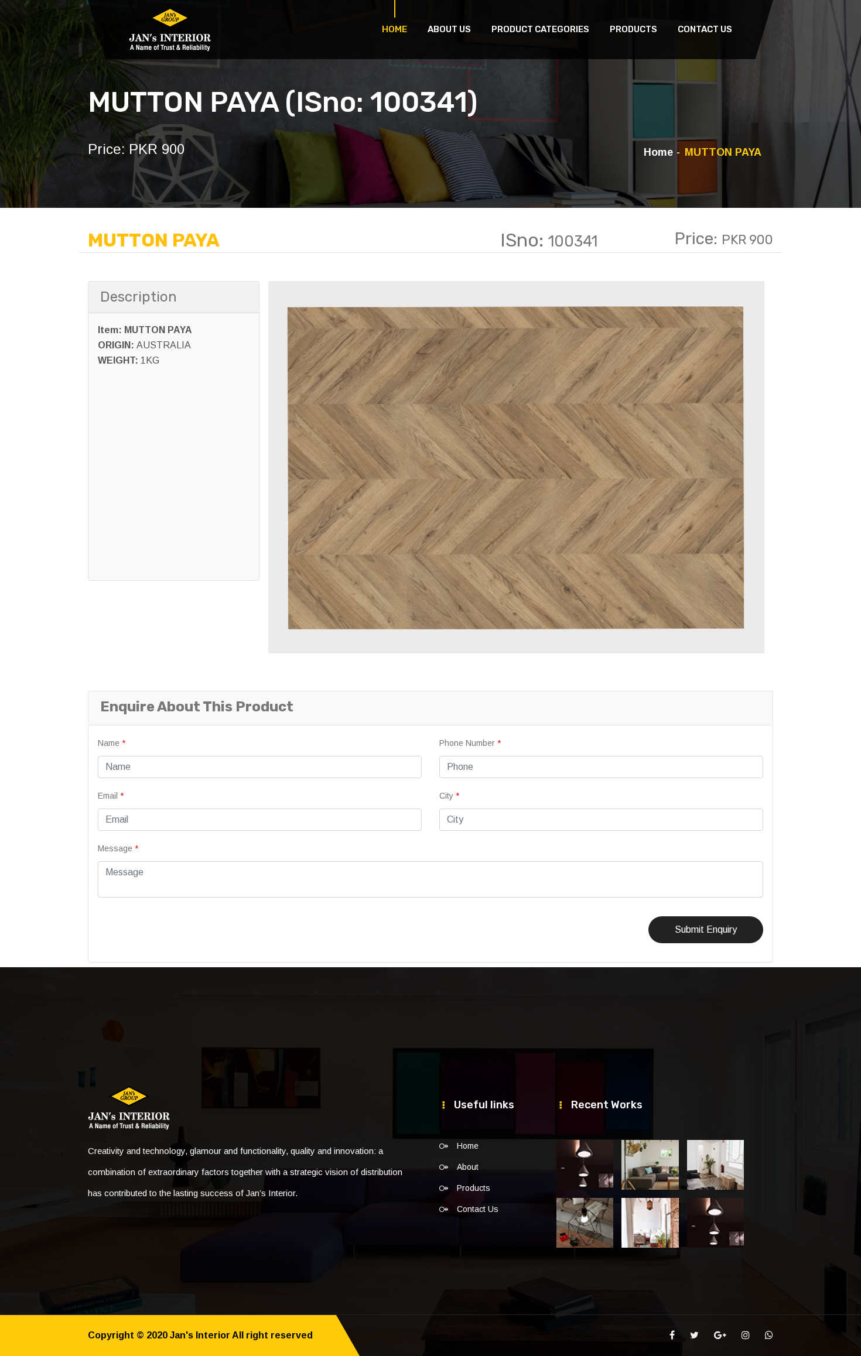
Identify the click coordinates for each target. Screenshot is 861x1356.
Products (633, 29)
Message (118, 848)
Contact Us (705, 29)
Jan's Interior (200, 1335)
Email (111, 795)
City (449, 795)
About (468, 1167)
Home (394, 29)
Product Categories (540, 29)
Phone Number (470, 743)
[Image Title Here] (584, 1165)
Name (111, 743)
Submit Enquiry (706, 929)
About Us (449, 29)
